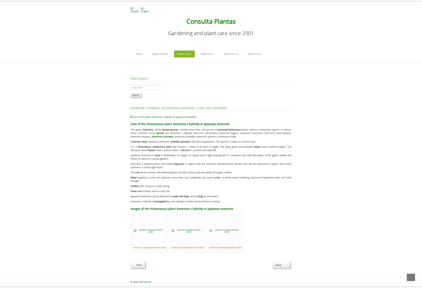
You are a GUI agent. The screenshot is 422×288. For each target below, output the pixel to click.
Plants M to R (231, 53)
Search (135, 94)
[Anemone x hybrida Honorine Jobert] (149, 231)
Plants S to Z (254, 53)
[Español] (135, 9)
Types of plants (160, 53)
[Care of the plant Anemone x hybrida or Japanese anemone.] (163, 116)
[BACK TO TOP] (411, 277)
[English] (146, 9)
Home (139, 53)
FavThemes (145, 282)
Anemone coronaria (162, 136)
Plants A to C (184, 53)
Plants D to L (208, 53)
